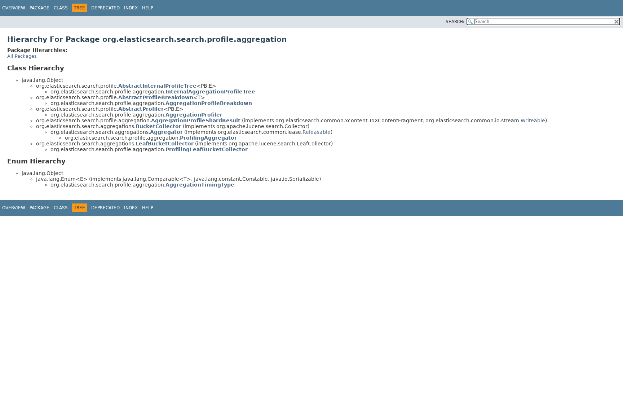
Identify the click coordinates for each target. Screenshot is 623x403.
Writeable (533, 120)
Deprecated (105, 7)
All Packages (22, 56)
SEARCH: (455, 21)
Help (147, 7)
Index (131, 7)
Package (39, 7)
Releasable (316, 132)
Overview (13, 7)
